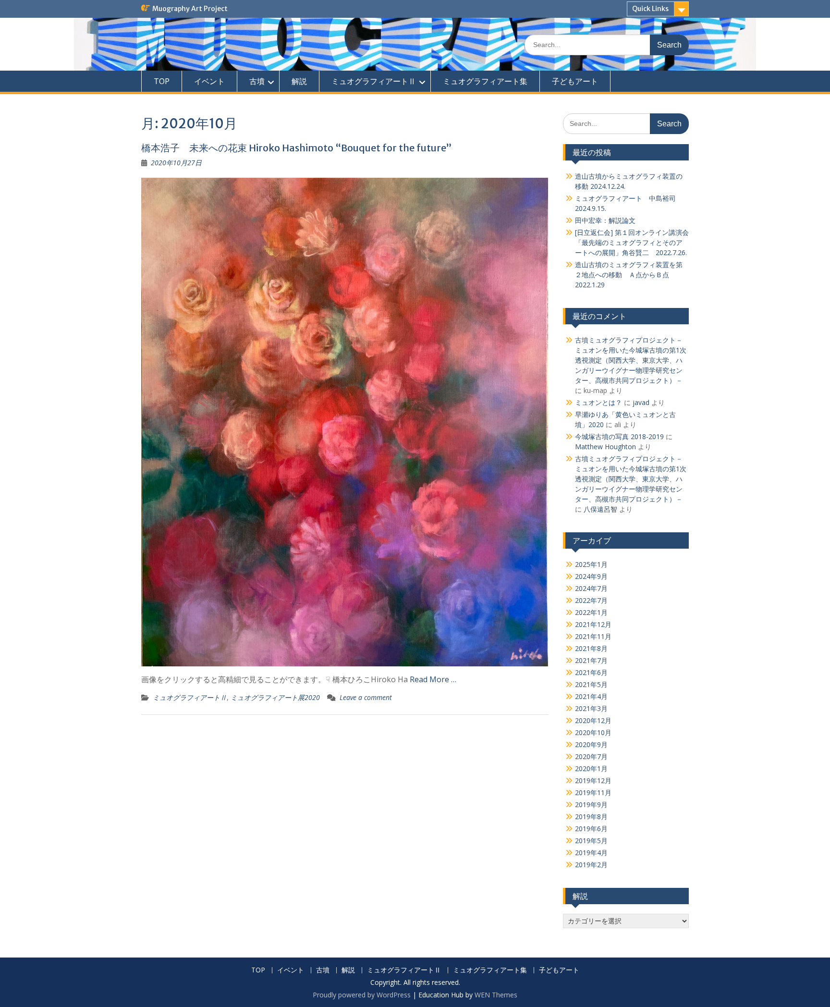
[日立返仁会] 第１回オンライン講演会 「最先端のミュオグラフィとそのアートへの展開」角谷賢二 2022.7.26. (632, 242)
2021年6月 (591, 672)
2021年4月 (591, 696)
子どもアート (575, 81)
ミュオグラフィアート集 (485, 81)
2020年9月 (591, 744)
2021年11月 (593, 636)
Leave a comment (366, 697)
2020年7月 (591, 756)
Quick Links (650, 8)
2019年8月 (591, 816)
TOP (162, 81)
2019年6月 (591, 828)
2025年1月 (591, 564)
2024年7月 (591, 588)
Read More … (433, 679)
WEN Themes (496, 994)
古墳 (257, 81)
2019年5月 (591, 840)
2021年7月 (591, 660)
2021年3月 (591, 708)
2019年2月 (591, 864)
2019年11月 (593, 792)
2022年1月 (591, 612)
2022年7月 (591, 600)
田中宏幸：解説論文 (605, 220)
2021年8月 (591, 648)
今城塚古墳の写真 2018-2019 (619, 436)
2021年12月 (593, 624)
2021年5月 (591, 684)
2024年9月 (591, 576)
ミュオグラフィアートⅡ (373, 81)
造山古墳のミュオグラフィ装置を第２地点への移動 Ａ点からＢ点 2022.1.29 (629, 274)
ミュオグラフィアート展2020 (275, 697)
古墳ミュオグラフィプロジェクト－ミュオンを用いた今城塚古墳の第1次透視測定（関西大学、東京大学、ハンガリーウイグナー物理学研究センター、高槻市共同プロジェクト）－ (630, 360)
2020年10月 (593, 732)
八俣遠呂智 (600, 509)
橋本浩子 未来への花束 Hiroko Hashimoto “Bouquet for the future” (296, 148)
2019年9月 (591, 804)
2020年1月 (591, 768)
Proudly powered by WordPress (362, 994)
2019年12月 (593, 780)
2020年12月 (593, 720)
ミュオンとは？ (598, 402)
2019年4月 (591, 852)
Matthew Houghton (605, 446)
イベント (209, 81)
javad (641, 402)
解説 (299, 81)
